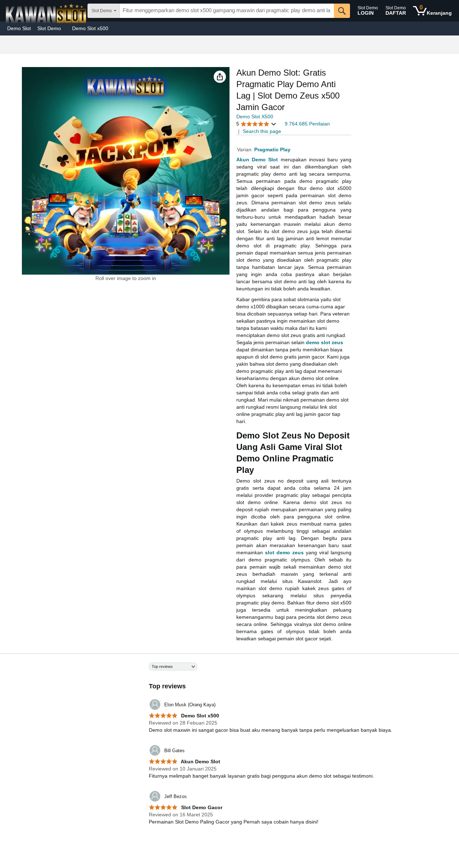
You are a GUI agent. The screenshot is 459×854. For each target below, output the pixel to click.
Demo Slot (19, 28)
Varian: (245, 149)
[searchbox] (227, 11)
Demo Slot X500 (254, 116)
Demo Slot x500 (90, 28)
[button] (220, 77)
